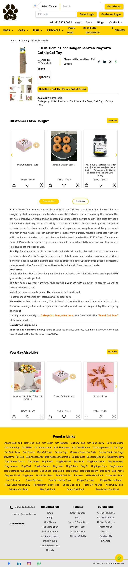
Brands (50, 550)
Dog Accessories (35, 457)
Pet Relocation (50, 527)
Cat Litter (27, 447)
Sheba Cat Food (71, 485)
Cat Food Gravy (95, 443)
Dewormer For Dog (14, 457)
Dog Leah (58, 466)
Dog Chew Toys (116, 457)
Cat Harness (61, 443)
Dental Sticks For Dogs (111, 452)
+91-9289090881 (25, 507)
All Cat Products (105, 517)
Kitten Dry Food (94, 475)
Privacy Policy (78, 527)
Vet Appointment (50, 536)
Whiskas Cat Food (18, 489)
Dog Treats (118, 471)
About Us (106, 531)
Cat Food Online (115, 443)
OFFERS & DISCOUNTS (99, 30)
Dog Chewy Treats (15, 461)
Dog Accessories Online (57, 457)
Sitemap (105, 541)
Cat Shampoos (62, 447)
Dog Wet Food (12, 475)
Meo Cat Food (47, 489)
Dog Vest (26, 466)
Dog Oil (84, 466)
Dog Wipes (27, 475)
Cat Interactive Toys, (81, 101)
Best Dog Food (32, 443)
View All (112, 120)
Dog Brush (47, 461)
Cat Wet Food (44, 452)
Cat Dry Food (78, 443)
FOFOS (13, 209)
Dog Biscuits (78, 457)
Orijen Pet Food (34, 480)
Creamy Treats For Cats (83, 452)
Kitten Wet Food (114, 475)
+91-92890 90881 (61, 22)
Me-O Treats (13, 480)
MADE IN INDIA (76, 30)
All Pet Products (39, 40)
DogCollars (72, 466)
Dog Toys (105, 471)
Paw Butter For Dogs (59, 480)
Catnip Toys (61, 452)
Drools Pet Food (44, 475)
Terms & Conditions (78, 522)
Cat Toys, (99, 101)
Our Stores (114, 6)
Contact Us (116, 22)
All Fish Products (106, 522)
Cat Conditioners (81, 447)
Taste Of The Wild (92, 485)
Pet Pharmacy (50, 531)
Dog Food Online (96, 461)
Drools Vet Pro (63, 475)
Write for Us (106, 527)
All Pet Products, (59, 101)
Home (14, 40)
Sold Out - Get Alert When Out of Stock (62, 89)
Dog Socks (58, 471)
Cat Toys (119, 447)
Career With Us (78, 536)
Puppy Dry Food (85, 480)
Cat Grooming (12, 447)
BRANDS (120, 30)
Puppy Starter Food (111, 480)
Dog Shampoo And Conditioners (21, 471)
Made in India (50, 541)
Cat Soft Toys (12, 452)
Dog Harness (11, 466)
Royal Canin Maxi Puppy (17, 485)
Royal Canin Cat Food (107, 489)
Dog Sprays (72, 471)
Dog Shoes (45, 471)
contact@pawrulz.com (23, 514)
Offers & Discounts (50, 545)
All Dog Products (106, 513)
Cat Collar (47, 443)
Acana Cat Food (75, 489)
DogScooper (116, 466)
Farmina (78, 475)
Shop (89, 22)
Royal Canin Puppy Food (46, 485)
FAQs (78, 517)
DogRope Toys (99, 466)
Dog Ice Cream (42, 466)
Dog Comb (33, 461)
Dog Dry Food (63, 461)
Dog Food (79, 461)
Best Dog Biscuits (96, 457)
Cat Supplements (102, 447)
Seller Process (78, 513)
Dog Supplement (89, 471)
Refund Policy (78, 531)
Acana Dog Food (13, 443)
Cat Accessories (43, 447)
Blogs (100, 22)
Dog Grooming (115, 461)
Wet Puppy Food (114, 485)
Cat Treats (28, 452)
